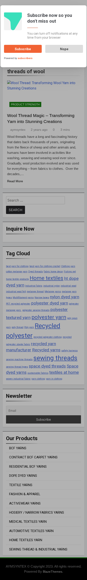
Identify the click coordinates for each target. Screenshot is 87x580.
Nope (64, 49)
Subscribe (23, 49)
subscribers (25, 58)
